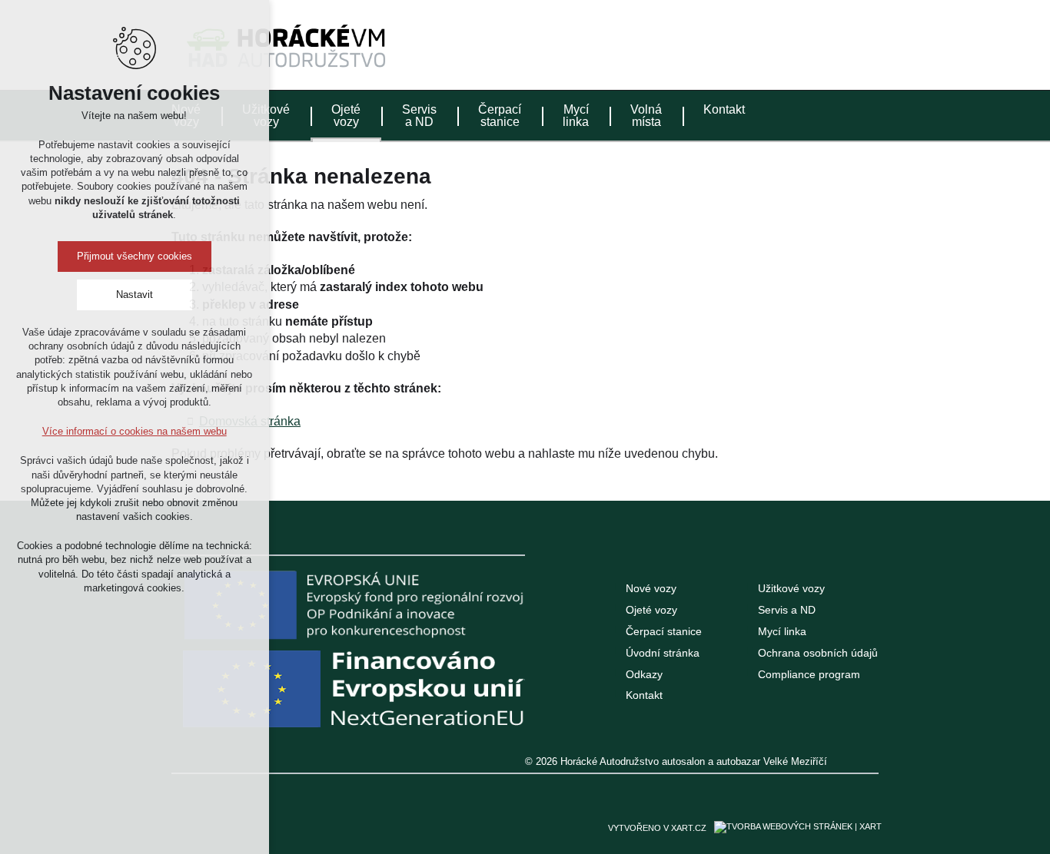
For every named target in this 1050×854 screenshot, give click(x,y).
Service (839, 41)
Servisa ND (419, 116)
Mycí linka (782, 631)
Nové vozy (651, 588)
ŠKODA (723, 41)
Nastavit (134, 294)
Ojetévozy (346, 116)
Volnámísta (646, 116)
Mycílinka (576, 116)
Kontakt (724, 110)
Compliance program (809, 674)
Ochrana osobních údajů (818, 653)
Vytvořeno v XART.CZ (657, 827)
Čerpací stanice (664, 631)
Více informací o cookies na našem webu (134, 431)
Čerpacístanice (499, 116)
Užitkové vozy (791, 588)
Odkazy (644, 674)
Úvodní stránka (662, 653)
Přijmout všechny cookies (134, 256)
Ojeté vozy (651, 610)
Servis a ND (787, 610)
